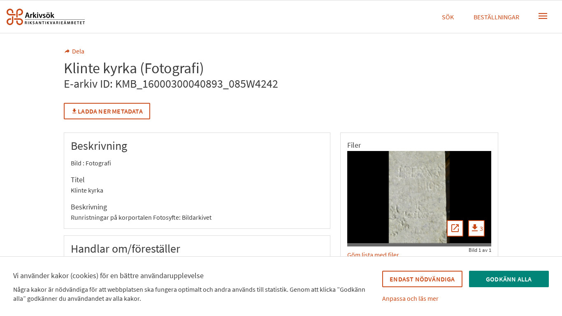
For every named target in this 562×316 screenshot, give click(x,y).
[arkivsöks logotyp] (46, 17)
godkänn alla (509, 279)
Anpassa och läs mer (410, 298)
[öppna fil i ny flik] (455, 228)
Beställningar (496, 17)
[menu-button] (543, 16)
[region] (419, 197)
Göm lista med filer (373, 255)
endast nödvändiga (422, 279)
